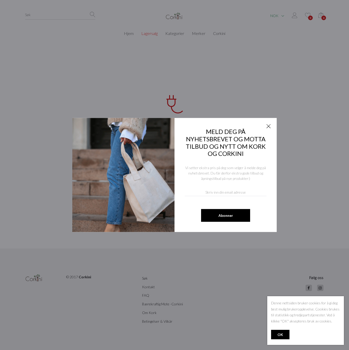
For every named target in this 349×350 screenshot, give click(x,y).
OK (280, 334)
